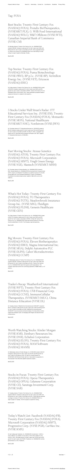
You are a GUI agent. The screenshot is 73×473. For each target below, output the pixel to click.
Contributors (47, 4)
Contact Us (40, 4)
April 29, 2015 (11, 402)
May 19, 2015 (11, 55)
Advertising (33, 4)
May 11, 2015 (10, 225)
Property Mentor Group (13, 4)
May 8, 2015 (10, 271)
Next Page (62, 454)
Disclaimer (54, 4)
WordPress (62, 468)
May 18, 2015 (11, 96)
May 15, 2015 (11, 138)
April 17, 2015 (11, 443)
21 (12, 454)
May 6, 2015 (10, 317)
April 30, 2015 (11, 361)
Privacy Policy (61, 4)
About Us (27, 4)
